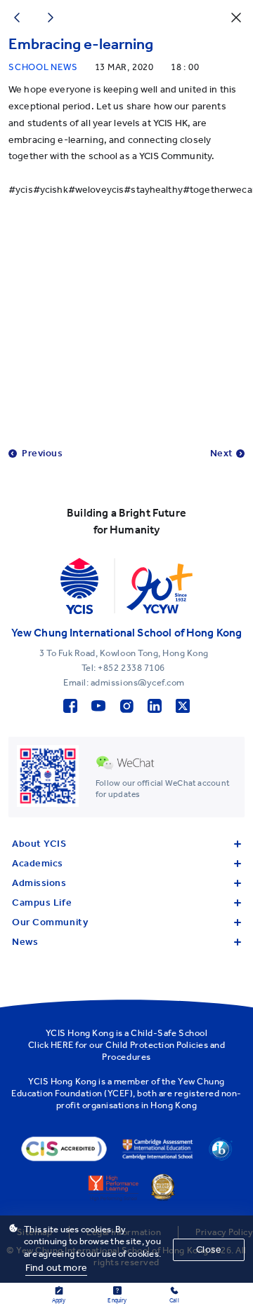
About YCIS (39, 844)
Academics (37, 863)
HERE (62, 1045)
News (25, 942)
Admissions (39, 883)
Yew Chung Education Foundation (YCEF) (117, 1087)
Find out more (56, 1268)
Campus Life (42, 902)
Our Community (50, 922)
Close (208, 1249)
